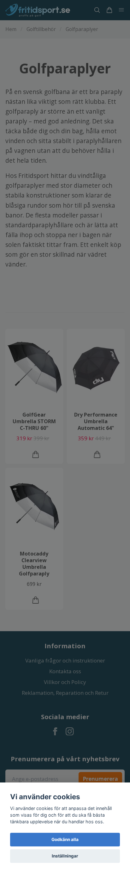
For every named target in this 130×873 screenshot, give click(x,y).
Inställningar (65, 855)
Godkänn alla (65, 839)
